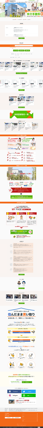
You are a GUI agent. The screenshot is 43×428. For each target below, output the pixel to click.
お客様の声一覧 (21, 274)
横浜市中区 (16, 57)
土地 (24, 48)
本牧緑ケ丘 (18, 409)
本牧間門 (11, 409)
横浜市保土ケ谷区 (32, 408)
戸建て (12, 48)
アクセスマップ (23, 419)
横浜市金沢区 (12, 408)
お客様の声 (23, 416)
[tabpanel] (21, 10)
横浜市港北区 (23, 408)
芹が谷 (24, 409)
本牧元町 (20, 409)
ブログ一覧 (21, 303)
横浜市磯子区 (26, 408)
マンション (19, 48)
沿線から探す (21, 50)
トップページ (23, 413)
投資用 (30, 48)
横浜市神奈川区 (29, 408)
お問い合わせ (9, 417)
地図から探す (27, 50)
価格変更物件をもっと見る (21, 107)
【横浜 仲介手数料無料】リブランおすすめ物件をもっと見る (21, 73)
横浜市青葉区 (36, 408)
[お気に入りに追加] (3, 67)
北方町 (22, 409)
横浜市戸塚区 (20, 408)
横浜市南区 (18, 408)
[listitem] (8, 66)
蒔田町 (14, 409)
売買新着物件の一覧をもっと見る (21, 90)
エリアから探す (16, 50)
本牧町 (9, 409)
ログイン (36, 1)
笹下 (23, 409)
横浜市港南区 (19, 57)
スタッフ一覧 (21, 288)
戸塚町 (16, 409)
